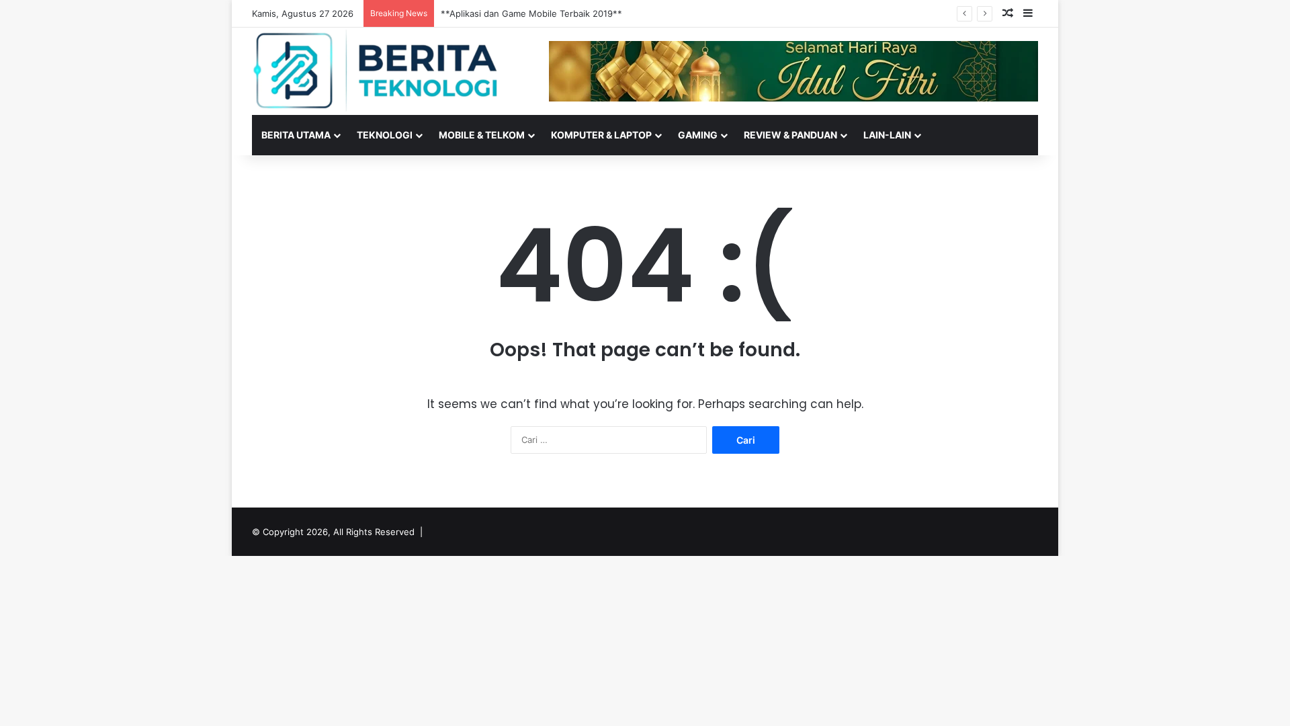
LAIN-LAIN (887, 134)
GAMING (698, 134)
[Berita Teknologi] (376, 70)
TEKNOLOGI (385, 134)
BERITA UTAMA (296, 134)
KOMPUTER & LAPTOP (601, 134)
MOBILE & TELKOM (482, 134)
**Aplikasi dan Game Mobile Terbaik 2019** (531, 13)
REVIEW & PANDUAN (790, 134)
